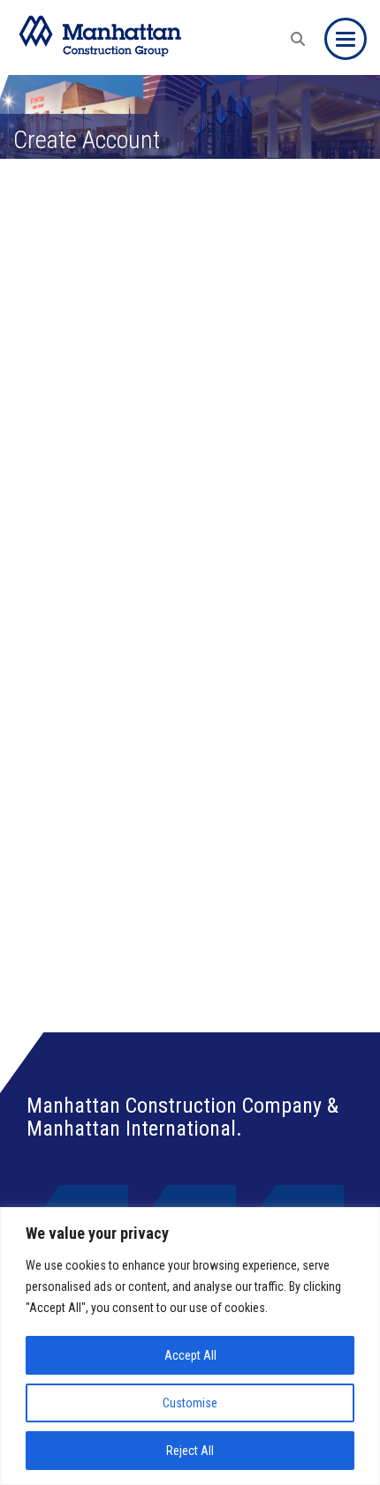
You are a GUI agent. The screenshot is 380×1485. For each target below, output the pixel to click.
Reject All (190, 1451)
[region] (190, 1346)
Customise (190, 1403)
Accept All (190, 1355)
